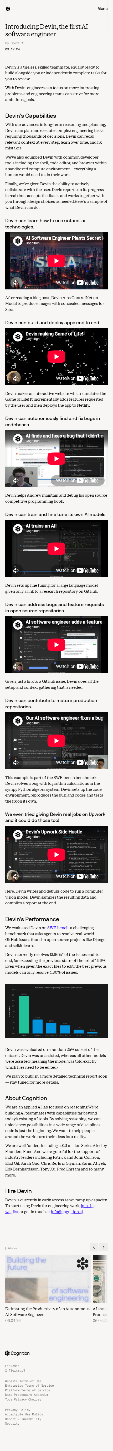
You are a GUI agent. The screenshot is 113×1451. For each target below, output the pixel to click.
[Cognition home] (8, 9)
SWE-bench (58, 928)
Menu (102, 8)
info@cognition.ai (67, 1211)
